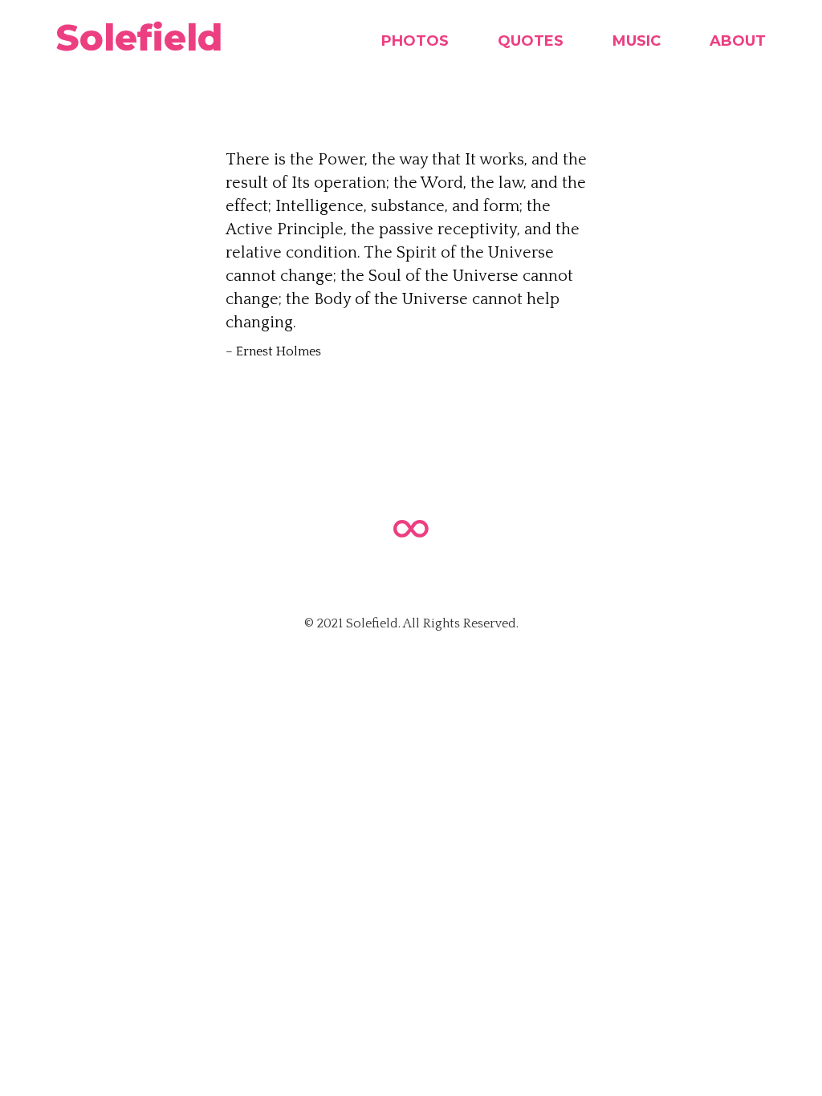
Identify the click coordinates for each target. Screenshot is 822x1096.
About (738, 41)
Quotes (531, 41)
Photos (415, 41)
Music (636, 41)
